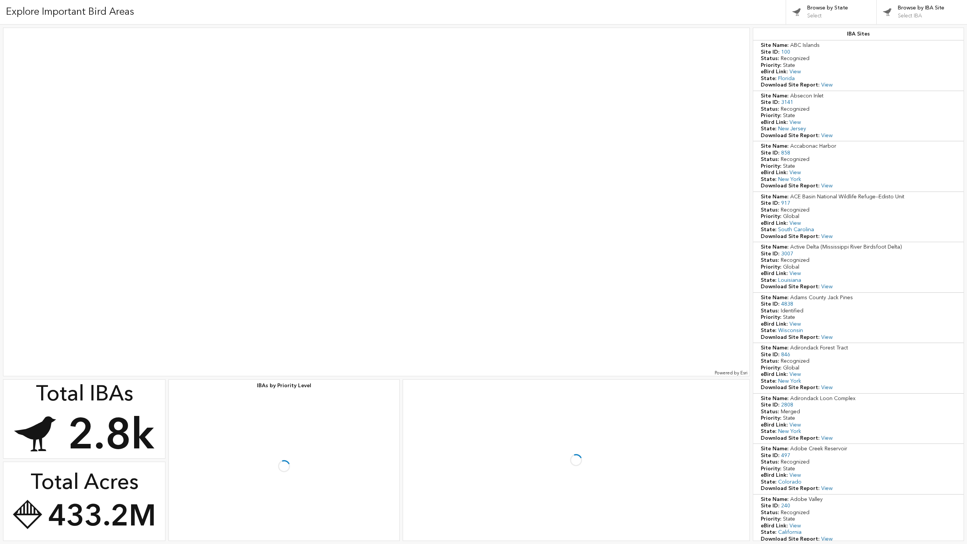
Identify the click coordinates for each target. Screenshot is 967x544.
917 (785, 203)
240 (785, 505)
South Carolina (796, 229)
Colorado (790, 482)
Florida (786, 78)
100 (785, 52)
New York (789, 179)
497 (785, 455)
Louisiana (789, 280)
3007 (787, 253)
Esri (744, 373)
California (790, 532)
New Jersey (792, 128)
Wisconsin (790, 330)
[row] (858, 65)
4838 (787, 304)
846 (785, 354)
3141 (787, 102)
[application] (376, 202)
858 (785, 153)
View (795, 71)
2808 (787, 405)
